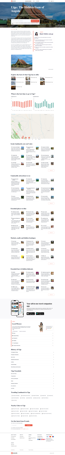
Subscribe (28, 425)
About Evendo (21, 436)
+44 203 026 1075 (39, 436)
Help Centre (12, 444)
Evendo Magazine (13, 439)
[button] (23, 137)
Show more (51, 170)
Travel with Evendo (13, 436)
